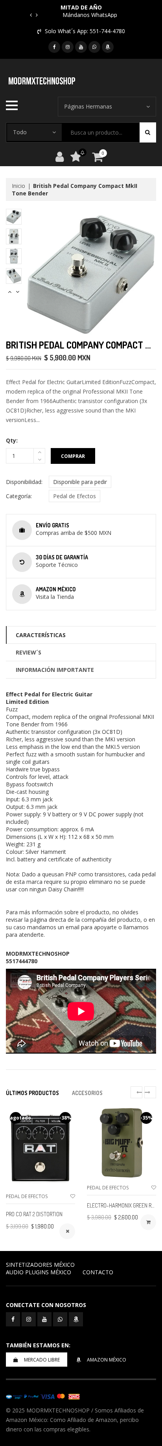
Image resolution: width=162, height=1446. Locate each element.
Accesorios (87, 1093)
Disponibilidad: (24, 482)
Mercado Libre (42, 1359)
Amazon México (106, 1359)
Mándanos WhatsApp (90, 15)
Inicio (18, 185)
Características (41, 635)
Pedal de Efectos (74, 496)
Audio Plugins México (38, 1272)
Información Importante (55, 669)
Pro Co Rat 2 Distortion (34, 1214)
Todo (20, 132)
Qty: (12, 440)
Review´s (28, 652)
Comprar (73, 456)
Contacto (98, 1272)
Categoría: (19, 496)
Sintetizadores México (40, 1264)
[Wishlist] (72, 1196)
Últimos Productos (32, 1093)
